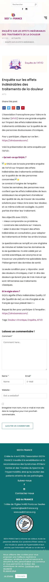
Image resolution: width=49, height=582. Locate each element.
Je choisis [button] (8, 576)
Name (5, 376)
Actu (4, 94)
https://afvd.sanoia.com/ (15, 140)
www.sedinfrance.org (24, 512)
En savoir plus (9, 571)
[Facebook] (23, 9)
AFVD (14, 118)
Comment (7, 336)
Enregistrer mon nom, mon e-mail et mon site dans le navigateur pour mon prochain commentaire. (23, 411)
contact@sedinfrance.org (24, 508)
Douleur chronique (17, 319)
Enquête (32, 319)
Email (28, 376)
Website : (6, 390)
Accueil (5, 38)
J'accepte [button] (21, 576)
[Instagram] (26, 9)
